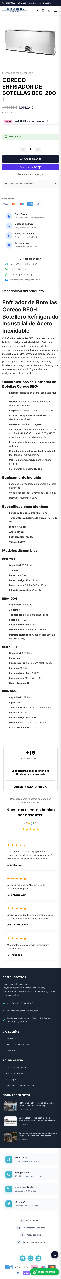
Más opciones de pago (30, 174)
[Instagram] (30, 1258)
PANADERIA (11, 1050)
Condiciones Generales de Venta (21, 1085)
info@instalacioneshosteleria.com (25, 279)
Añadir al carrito (32, 159)
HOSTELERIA (12, 1038)
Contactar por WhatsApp (21, 274)
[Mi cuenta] (43, 10)
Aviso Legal (11, 1079)
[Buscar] (36, 10)
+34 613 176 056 (18, 269)
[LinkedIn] (38, 1258)
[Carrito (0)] (49, 10)
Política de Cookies (14, 1073)
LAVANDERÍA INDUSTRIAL (18, 1044)
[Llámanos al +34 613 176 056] (54, 1254)
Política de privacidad (16, 1067)
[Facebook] (23, 1258)
